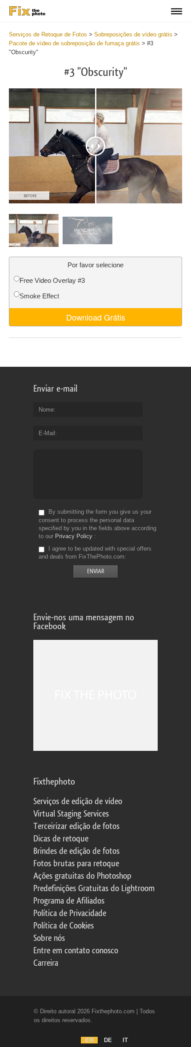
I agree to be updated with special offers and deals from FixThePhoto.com (95, 552)
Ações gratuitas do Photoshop (82, 876)
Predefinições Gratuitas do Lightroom (94, 888)
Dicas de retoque (60, 838)
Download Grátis (95, 317)
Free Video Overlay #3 (52, 280)
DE (108, 1040)
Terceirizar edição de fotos (76, 826)
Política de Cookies (63, 925)
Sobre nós (49, 938)
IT (125, 1040)
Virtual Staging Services (71, 813)
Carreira (45, 963)
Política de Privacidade (69, 913)
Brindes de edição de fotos (76, 851)
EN (89, 1040)
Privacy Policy (73, 536)
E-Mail (47, 433)
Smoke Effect (39, 296)
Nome (46, 409)
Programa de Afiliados (68, 900)
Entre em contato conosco (75, 950)
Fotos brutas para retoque (76, 863)
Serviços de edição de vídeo (77, 801)
